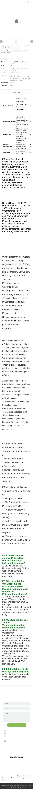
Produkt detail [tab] (16, 92)
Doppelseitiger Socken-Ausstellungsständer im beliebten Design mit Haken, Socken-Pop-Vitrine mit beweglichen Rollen (24, 777)
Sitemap (22, 787)
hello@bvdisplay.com (13, 733)
